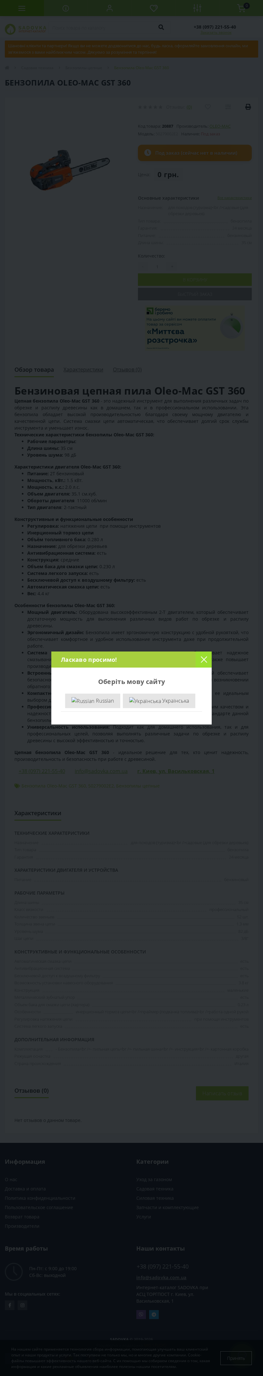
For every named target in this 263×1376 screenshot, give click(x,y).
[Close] (204, 660)
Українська (175, 700)
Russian (104, 700)
